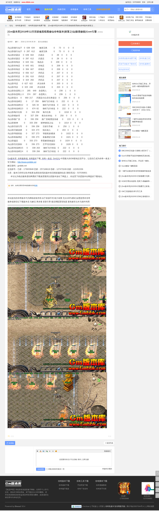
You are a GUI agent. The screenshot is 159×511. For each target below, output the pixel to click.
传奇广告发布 (82, 489)
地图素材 (64, 20)
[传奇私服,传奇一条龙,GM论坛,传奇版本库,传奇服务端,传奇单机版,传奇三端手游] (14, 9)
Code (53, 451)
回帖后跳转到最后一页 (56, 469)
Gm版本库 (12, 158)
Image (43, 451)
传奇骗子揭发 (64, 489)
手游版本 (27, 17)
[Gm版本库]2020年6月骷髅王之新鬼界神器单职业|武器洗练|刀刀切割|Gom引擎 (136, 186)
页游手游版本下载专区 (127, 64)
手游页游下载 (82, 485)
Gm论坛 (56, 158)
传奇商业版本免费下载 (37, 26)
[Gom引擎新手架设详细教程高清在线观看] (125, 98)
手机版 (94, 506)
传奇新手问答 (101, 489)
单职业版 (92, 17)
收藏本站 (17, 2)
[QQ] (76, 506)
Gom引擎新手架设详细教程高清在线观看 (136, 156)
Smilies (56, 451)
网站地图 (150, 506)
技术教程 (18, 17)
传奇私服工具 (144, 58)
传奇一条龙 (47, 158)
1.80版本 (111, 17)
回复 (36, 185)
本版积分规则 (107, 469)
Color (40, 451)
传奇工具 (87, 9)
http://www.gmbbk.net (27, 162)
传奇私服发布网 (103, 9)
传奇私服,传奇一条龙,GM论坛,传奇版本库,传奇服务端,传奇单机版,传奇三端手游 (6, 25)
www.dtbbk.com (28, 2)
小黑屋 (101, 506)
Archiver (86, 506)
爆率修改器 (139, 20)
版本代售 (49, 9)
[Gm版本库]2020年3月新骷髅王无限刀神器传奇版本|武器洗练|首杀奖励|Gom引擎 (136, 176)
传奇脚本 (37, 20)
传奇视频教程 (101, 485)
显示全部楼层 (43, 42)
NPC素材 (74, 20)
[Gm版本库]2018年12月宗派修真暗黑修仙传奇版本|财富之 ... (71, 26)
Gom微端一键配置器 (140, 131)
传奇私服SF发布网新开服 (115, 506)
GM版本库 (135, 35)
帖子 (126, 9)
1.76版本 (102, 17)
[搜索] (152, 9)
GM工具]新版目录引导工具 (131, 191)
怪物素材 (55, 20)
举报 (109, 436)
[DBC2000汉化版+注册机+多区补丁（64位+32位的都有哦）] (125, 110)
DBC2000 (139, 17)
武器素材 (55, 17)
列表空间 (61, 9)
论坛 (38, 9)
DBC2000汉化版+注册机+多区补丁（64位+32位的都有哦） (142, 109)
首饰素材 (74, 17)
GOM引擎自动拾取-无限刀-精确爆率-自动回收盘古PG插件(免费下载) (136, 181)
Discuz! (18, 506)
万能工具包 (130, 20)
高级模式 (107, 451)
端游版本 (37, 17)
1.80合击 (102, 20)
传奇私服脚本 (144, 64)
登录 (143, 2)
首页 (29, 9)
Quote (50, 451)
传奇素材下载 (64, 485)
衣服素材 (64, 17)
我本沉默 (92, 20)
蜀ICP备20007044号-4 (135, 506)
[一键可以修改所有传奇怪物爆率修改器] (125, 122)
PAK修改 (148, 17)
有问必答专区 (124, 69)
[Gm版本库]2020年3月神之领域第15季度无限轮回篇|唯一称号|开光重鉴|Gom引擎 (136, 196)
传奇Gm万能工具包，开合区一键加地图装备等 (136, 161)
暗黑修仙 (111, 20)
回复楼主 (136, 44)
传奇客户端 (130, 17)
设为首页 (9, 2)
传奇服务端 (23, 158)
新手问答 (18, 20)
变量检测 (148, 20)
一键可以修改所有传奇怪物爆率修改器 (136, 171)
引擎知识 (27, 20)
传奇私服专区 (20, 26)
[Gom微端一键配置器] (125, 134)
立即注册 (150, 2)
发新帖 (11, 443)
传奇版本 (74, 9)
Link (46, 451)
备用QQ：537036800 (133, 2)
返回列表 (110, 443)
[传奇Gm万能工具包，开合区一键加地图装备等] (125, 87)
